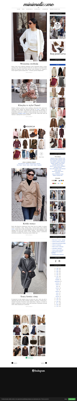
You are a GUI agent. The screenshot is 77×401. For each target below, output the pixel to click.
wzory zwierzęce (62, 168)
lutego (57, 294)
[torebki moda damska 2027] (33, 345)
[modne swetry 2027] (17, 149)
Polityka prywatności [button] (45, 399)
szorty (60, 163)
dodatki (35, 165)
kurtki (55, 166)
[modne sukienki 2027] (33, 334)
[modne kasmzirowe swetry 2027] (17, 138)
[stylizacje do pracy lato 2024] (53, 217)
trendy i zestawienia (56, 174)
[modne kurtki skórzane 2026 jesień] (17, 324)
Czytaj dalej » (29, 72)
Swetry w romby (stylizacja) (57, 250)
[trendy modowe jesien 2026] (25, 345)
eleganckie (39, 165)
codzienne (60, 158)
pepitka (56, 168)
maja (57, 289)
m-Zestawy (37, 9)
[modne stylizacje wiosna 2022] (53, 229)
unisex (64, 160)
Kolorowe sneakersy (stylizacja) (58, 241)
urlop (64, 158)
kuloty (63, 163)
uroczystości (52, 159)
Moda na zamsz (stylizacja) (57, 246)
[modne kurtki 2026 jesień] (25, 324)
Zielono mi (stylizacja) (56, 245)
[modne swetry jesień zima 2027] (33, 159)
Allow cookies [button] (71, 399)
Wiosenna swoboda (29, 63)
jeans (62, 164)
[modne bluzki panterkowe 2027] (25, 138)
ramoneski (56, 167)
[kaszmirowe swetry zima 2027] (54, 137)
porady (62, 174)
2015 (57, 306)
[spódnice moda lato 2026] (61, 97)
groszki (59, 170)
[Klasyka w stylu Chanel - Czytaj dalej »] (29, 91)
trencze (13, 229)
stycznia (57, 296)
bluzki (20, 165)
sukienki (52, 163)
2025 (57, 270)
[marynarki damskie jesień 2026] (33, 149)
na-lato (21, 163)
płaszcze (52, 166)
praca (56, 158)
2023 (57, 273)
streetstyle (59, 160)
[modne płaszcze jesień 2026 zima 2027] (25, 149)
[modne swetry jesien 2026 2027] (61, 117)
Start (18, 9)
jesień (59, 171)
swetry (28, 165)
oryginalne (55, 160)
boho (57, 159)
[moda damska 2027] (17, 345)
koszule (24, 165)
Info (23, 9)
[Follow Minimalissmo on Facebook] (56, 262)
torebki (31, 165)
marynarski (63, 162)
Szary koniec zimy (29, 296)
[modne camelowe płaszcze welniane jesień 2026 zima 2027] (54, 97)
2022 (57, 274)
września (57, 283)
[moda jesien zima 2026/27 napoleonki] (33, 355)
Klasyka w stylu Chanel (29, 105)
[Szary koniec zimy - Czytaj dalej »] (29, 268)
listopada (57, 279)
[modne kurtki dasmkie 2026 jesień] (61, 127)
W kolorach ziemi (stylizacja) (58, 254)
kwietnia (57, 291)
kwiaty (56, 170)
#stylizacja (29, 60)
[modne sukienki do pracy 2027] (61, 148)
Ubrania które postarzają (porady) (58, 243)
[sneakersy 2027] (33, 138)
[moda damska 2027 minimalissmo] (54, 117)
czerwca (57, 288)
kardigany (63, 166)
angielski (58, 162)
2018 (57, 301)
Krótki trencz (29, 223)
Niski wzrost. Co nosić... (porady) (58, 240)
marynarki (54, 164)
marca (57, 293)
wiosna (53, 171)
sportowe (60, 159)
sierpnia (57, 284)
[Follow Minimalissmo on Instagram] (59, 262)
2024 (57, 271)
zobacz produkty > (58, 149)
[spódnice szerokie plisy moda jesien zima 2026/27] (61, 86)
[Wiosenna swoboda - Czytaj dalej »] (29, 36)
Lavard (38, 109)
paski (54, 168)
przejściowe (57, 172)
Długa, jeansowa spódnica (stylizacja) (56, 252)
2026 (57, 268)
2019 (57, 299)
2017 (57, 303)
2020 (57, 298)
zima (62, 171)
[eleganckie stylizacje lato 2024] (61, 206)
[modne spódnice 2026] (33, 324)
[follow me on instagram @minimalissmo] (38, 372)
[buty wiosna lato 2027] (41, 334)
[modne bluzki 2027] (41, 138)
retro (51, 160)
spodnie (56, 163)
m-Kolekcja (29, 9)
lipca (57, 286)
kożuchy (60, 167)
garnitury (58, 164)
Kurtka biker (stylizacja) (57, 248)
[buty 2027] (54, 148)
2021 (57, 276)
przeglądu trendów (22, 113)
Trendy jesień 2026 (55, 9)
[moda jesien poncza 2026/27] (61, 76)
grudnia (57, 278)
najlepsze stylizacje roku (57, 175)
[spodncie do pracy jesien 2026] (41, 345)
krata (51, 168)
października (57, 281)
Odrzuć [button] (66, 399)
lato (56, 171)
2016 (57, 304)
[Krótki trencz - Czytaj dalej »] (29, 194)
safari (64, 159)
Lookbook (45, 9)
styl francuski (53, 162)
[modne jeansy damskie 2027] (25, 159)
